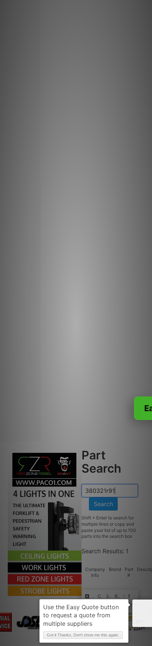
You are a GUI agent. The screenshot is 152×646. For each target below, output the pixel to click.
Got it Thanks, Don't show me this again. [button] (83, 635)
